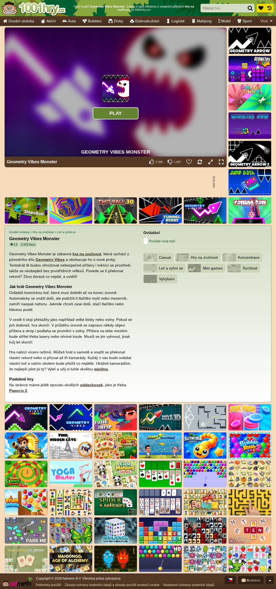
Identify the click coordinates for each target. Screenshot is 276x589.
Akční (51, 21)
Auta (72, 21)
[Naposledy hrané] (269, 8)
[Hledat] (250, 8)
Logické (178, 21)
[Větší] (210, 162)
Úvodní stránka (21, 21)
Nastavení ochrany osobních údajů (188, 585)
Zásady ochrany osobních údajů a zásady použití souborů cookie (112, 585)
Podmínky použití (48, 585)
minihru (101, 369)
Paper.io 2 (18, 390)
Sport (247, 21)
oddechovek (91, 385)
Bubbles (95, 21)
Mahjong (204, 21)
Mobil (225, 21)
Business (253, 580)
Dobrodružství (147, 21)
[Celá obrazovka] (221, 162)
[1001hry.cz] (33, 8)
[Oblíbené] (261, 8)
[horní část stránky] (270, 580)
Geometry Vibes (50, 259)
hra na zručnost (87, 254)
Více (264, 21)
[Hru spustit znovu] (199, 162)
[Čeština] (230, 580)
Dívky (118, 21)
